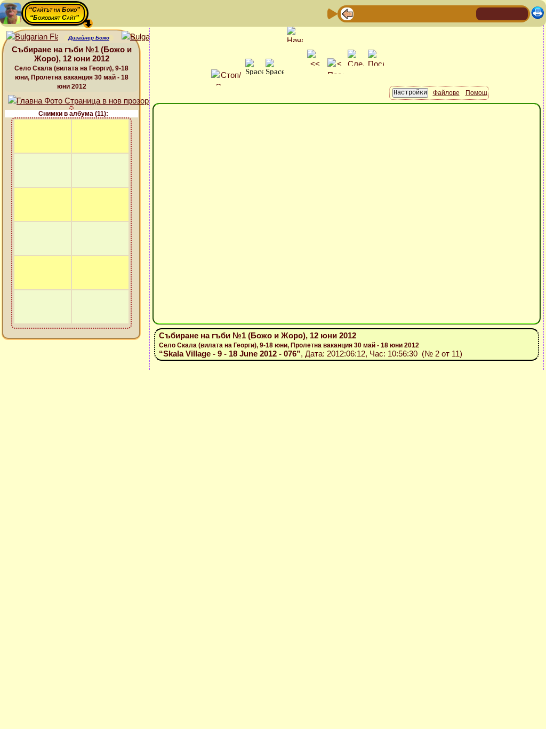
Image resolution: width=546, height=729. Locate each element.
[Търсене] (466, 13)
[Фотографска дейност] (432, 13)
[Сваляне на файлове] (449, 13)
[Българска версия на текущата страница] (147, 37)
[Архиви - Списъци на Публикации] (381, 13)
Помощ (476, 93)
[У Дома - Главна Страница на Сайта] (485, 13)
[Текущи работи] (415, 13)
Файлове (446, 93)
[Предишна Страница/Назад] (347, 13)
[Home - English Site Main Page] (519, 13)
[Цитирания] (398, 13)
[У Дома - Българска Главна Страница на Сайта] (502, 13)
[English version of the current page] (32, 37)
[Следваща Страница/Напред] (364, 13)
